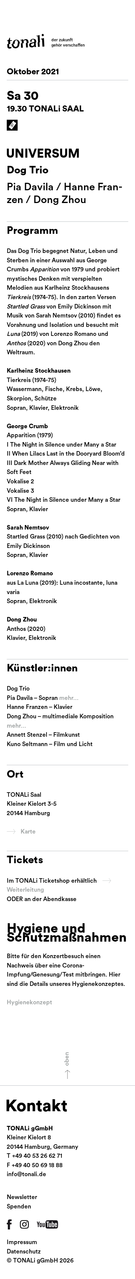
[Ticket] (12, 125)
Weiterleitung (25, 890)
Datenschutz (24, 1252)
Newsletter (22, 1197)
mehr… (69, 698)
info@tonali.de (26, 1174)
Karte (28, 832)
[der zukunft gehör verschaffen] (26, 41)
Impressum (22, 1242)
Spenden (19, 1207)
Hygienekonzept (29, 1002)
